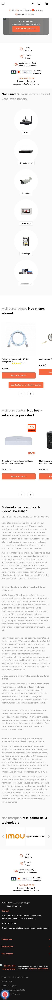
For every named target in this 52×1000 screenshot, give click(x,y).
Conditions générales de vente (15, 977)
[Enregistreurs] (26, 151)
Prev (3, 836)
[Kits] (26, 120)
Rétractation (7, 981)
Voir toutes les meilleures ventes (26, 385)
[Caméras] (26, 181)
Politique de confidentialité (13, 990)
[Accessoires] (26, 272)
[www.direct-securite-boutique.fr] (26, 12)
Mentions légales (9, 986)
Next (49, 836)
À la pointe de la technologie (24, 820)
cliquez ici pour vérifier (38, 969)
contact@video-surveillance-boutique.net (28, 928)
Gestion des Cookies (11, 994)
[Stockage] (26, 241)
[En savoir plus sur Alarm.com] (35, 836)
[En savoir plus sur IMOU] (15, 836)
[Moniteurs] (26, 211)
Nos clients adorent (23, 311)
